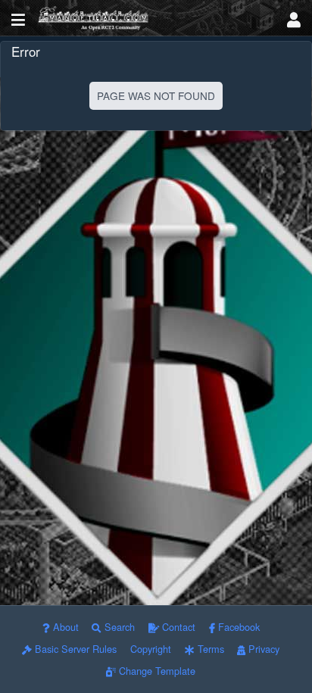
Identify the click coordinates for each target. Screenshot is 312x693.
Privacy (262, 648)
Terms (209, 648)
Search (118, 627)
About (64, 627)
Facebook (237, 627)
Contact (177, 627)
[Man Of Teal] (156, 18)
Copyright (150, 648)
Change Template (155, 670)
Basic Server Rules (74, 648)
